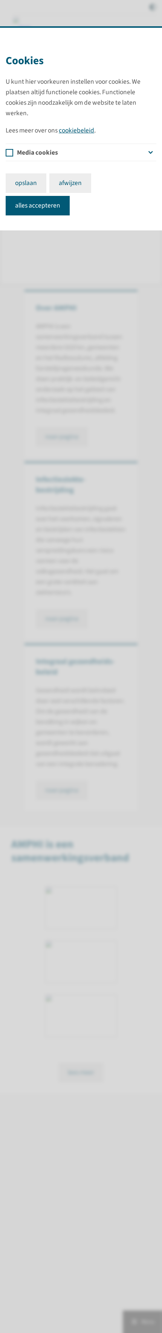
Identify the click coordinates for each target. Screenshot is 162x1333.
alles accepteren (37, 205)
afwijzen (70, 183)
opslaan (26, 183)
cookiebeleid (76, 130)
